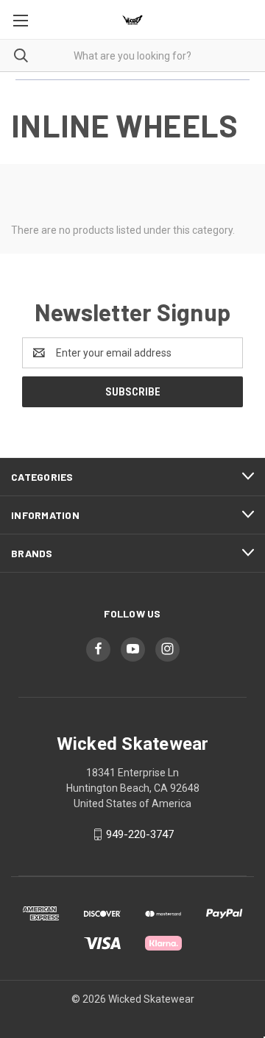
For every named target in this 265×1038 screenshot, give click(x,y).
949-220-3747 (140, 834)
